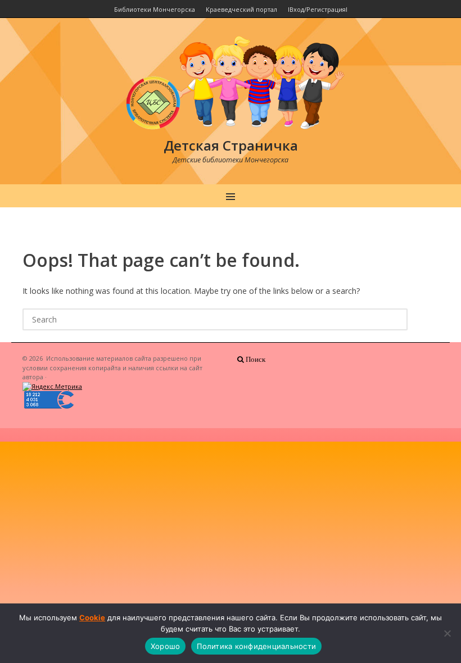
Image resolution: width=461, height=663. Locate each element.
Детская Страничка (231, 145)
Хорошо (165, 646)
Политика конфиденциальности (256, 646)
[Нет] (447, 633)
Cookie (92, 617)
